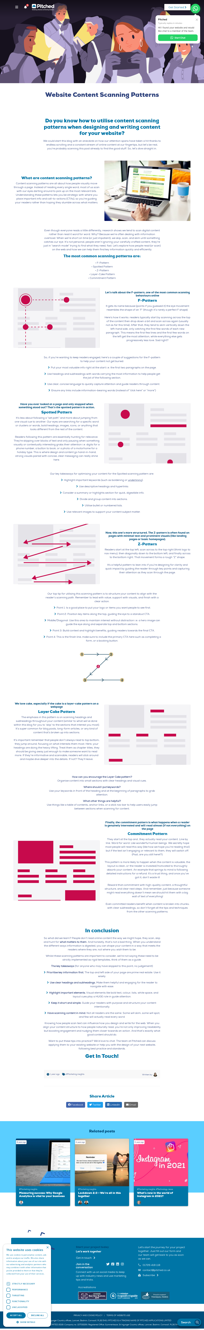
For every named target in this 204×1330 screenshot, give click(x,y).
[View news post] (44, 1162)
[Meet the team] (21, 1202)
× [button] (47, 1247)
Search (186, 1322)
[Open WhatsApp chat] (195, 8)
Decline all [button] (37, 1315)
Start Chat (180, 37)
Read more (11, 1277)
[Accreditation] (92, 1295)
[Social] (107, 1264)
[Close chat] (197, 19)
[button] (27, 1322)
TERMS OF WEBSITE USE (118, 1315)
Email (132, 1104)
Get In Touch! (102, 1056)
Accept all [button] (16, 1315)
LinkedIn (114, 1104)
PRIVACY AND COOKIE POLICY (88, 1315)
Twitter (96, 1104)
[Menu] (17, 7)
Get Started (176, 7)
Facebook (77, 1104)
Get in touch (84, 1258)
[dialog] (27, 1285)
